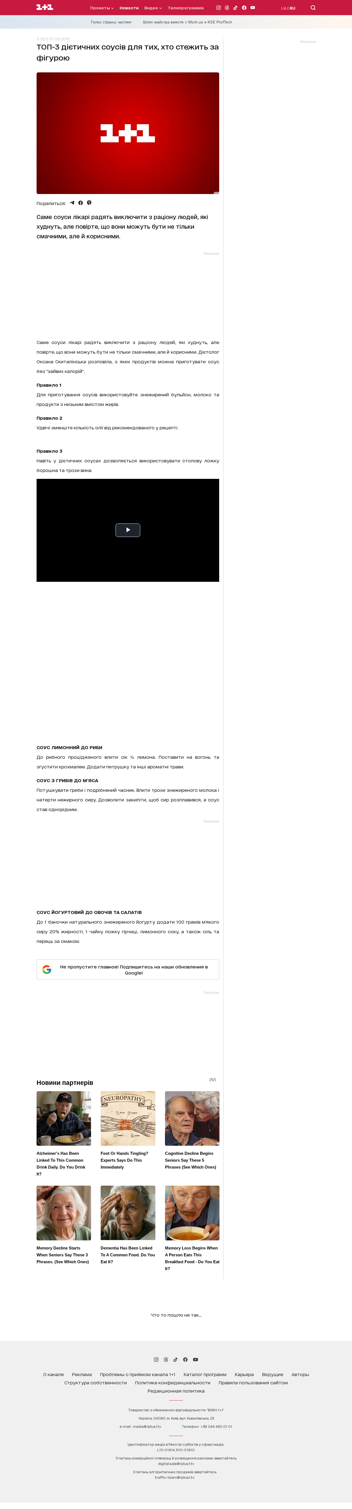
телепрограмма (186, 7)
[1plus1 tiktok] (175, 1359)
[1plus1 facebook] (185, 1359)
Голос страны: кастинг (111, 22)
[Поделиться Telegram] (72, 203)
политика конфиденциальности (172, 1382)
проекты (100, 7)
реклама (82, 1374)
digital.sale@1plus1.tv (176, 1463)
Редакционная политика (176, 1390)
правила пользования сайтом (253, 1382)
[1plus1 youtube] (195, 1359)
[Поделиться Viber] (89, 202)
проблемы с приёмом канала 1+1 (137, 1374)
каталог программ (205, 1374)
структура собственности (95, 1382)
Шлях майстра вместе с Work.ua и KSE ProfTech (187, 22)
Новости (129, 7)
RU (292, 8)
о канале (53, 1374)
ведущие (272, 1374)
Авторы (300, 1374)
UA (284, 8)
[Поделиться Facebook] (80, 203)
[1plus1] (45, 7)
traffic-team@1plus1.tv (174, 1477)
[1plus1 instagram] (156, 1359)
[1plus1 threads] (166, 1359)
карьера (244, 1374)
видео (151, 7)
